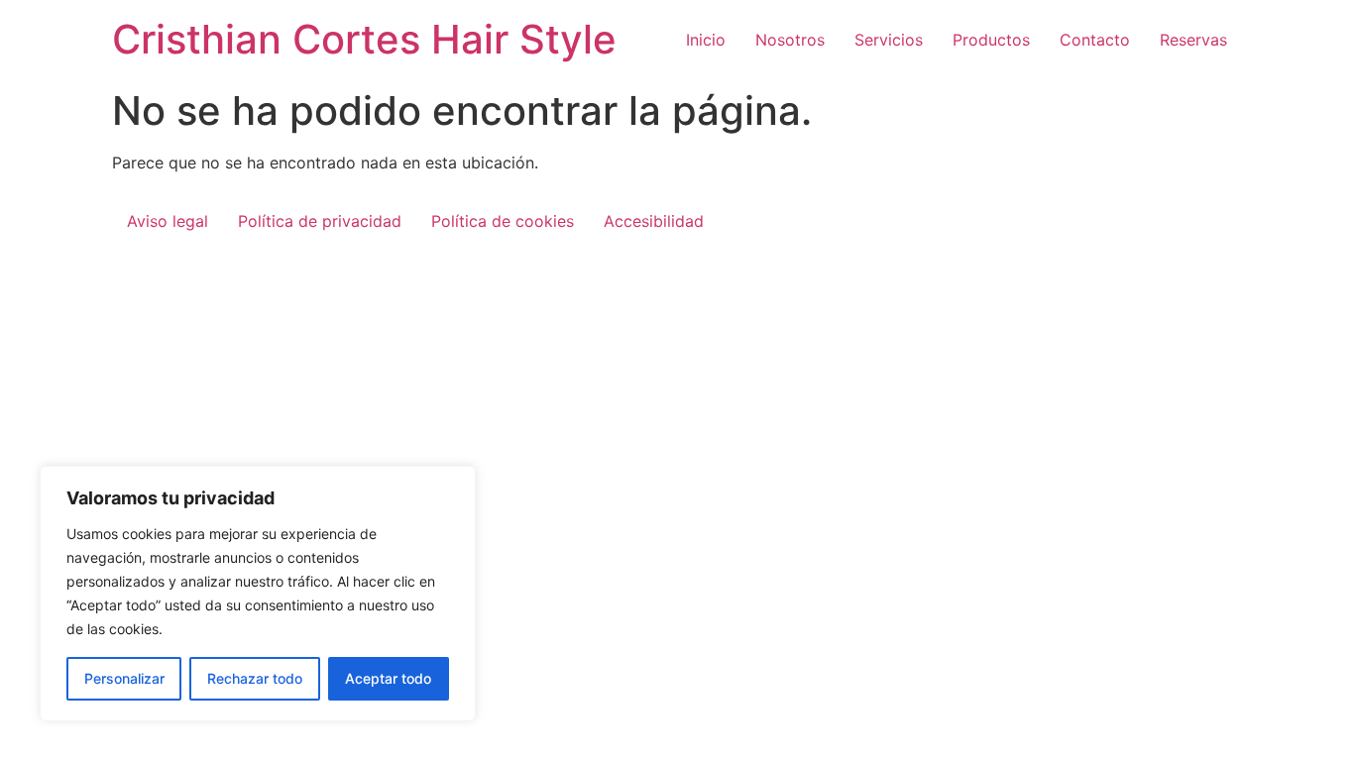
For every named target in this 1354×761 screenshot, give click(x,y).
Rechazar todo (254, 678)
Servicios (888, 40)
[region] (258, 593)
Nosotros (790, 40)
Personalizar (124, 678)
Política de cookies (502, 221)
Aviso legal (167, 221)
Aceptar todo (388, 678)
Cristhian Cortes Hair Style (364, 39)
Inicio (706, 40)
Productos (991, 40)
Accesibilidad (654, 221)
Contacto (1095, 40)
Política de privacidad (319, 221)
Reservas (1193, 40)
